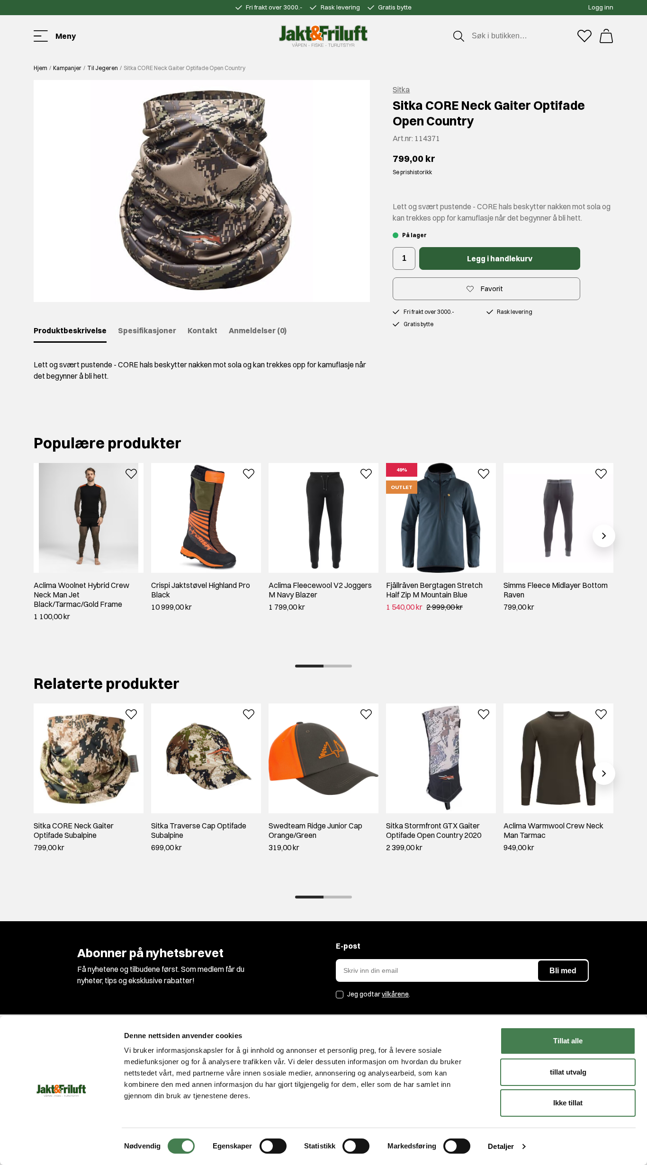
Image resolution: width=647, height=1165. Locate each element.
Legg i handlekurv (499, 258)
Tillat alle (568, 1041)
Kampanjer (67, 67)
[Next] (604, 536)
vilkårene (395, 994)
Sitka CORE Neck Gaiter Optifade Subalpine (74, 830)
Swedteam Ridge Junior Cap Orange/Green (315, 830)
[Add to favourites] (131, 472)
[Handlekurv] (606, 36)
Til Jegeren (102, 67)
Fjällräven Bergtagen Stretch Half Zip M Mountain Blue (434, 589)
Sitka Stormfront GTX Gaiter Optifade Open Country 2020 (433, 830)
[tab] (309, 666)
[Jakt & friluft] (323, 36)
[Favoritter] (584, 36)
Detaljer (501, 1146)
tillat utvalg (568, 1072)
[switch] (273, 1146)
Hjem (40, 67)
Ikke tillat (568, 1103)
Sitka (401, 89)
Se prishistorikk (412, 172)
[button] (202, 191)
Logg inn (600, 7)
